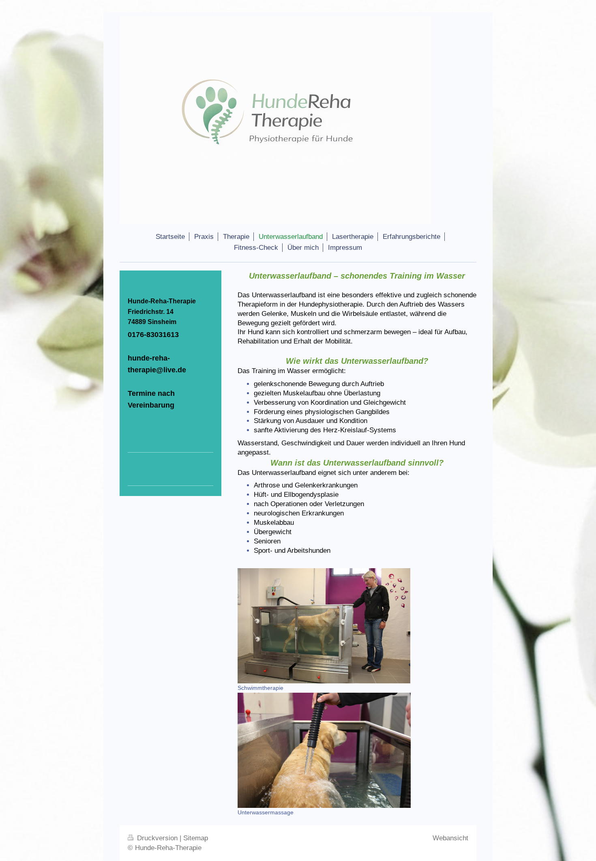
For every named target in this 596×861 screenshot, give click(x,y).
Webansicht (450, 838)
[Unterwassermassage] (324, 750)
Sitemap (195, 838)
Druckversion (157, 838)
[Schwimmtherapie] (324, 625)
